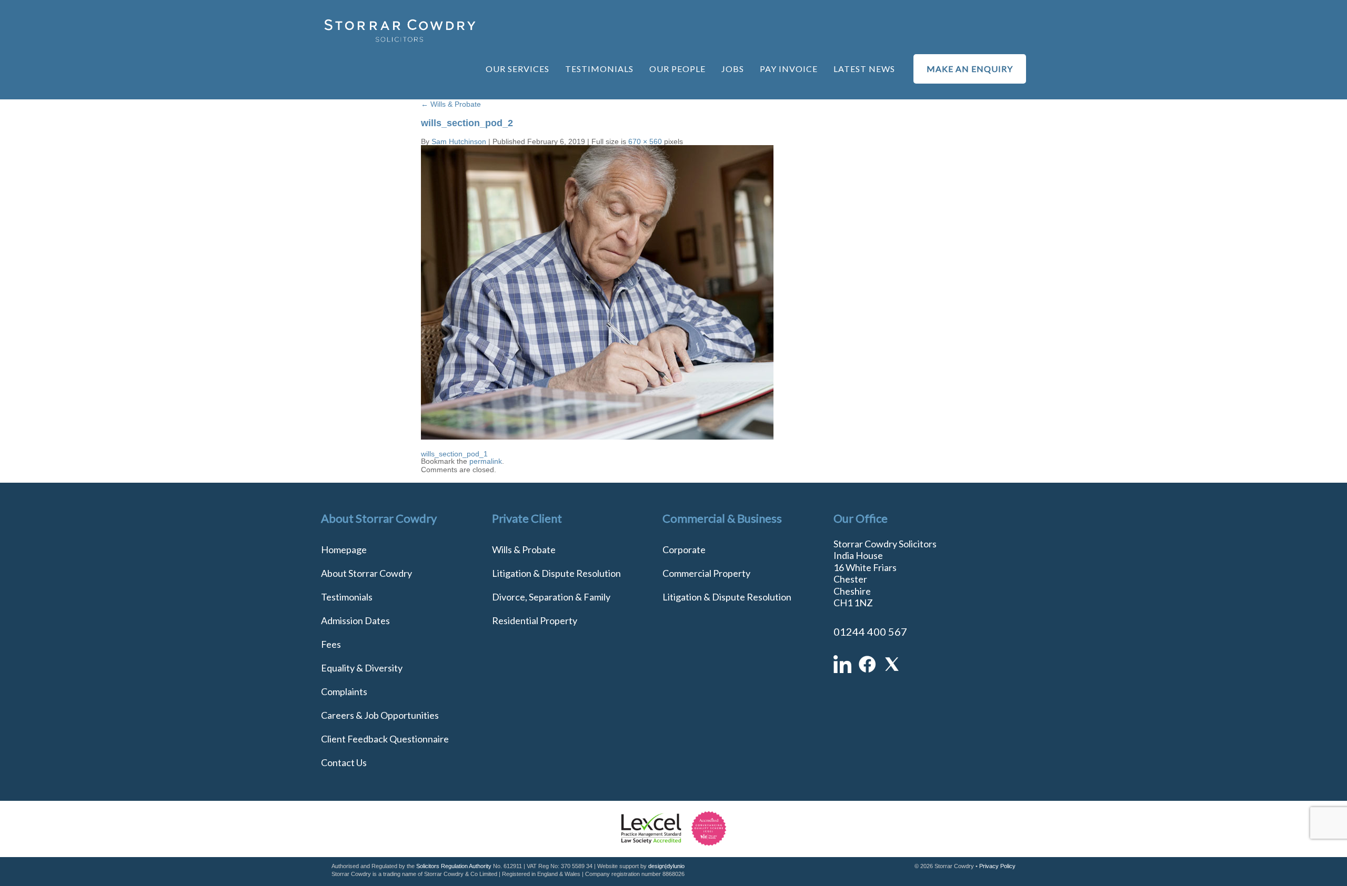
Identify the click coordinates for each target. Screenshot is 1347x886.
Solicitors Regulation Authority (453, 866)
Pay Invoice (789, 69)
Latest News (864, 69)
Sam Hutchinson (458, 141)
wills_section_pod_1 (454, 454)
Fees (331, 644)
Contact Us (344, 762)
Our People (677, 69)
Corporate (684, 549)
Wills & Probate (451, 104)
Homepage (344, 549)
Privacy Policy (997, 866)
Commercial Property (706, 573)
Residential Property (534, 620)
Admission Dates (355, 620)
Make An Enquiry (970, 69)
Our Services (517, 69)
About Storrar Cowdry (366, 573)
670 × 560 (645, 141)
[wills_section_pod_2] (597, 437)
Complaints (344, 691)
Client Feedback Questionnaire (385, 739)
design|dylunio (666, 866)
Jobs (732, 69)
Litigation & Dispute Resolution (556, 573)
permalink (485, 461)
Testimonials (599, 69)
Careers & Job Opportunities (380, 715)
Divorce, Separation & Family (551, 597)
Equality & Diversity (362, 668)
